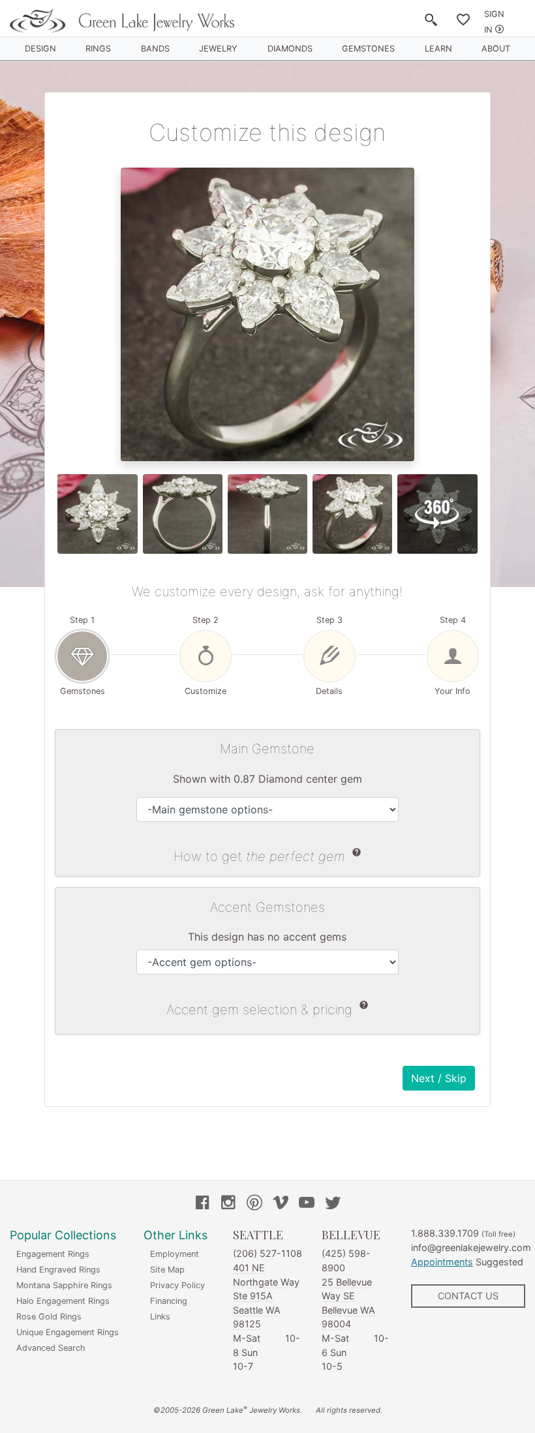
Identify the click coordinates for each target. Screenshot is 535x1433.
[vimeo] (281, 1204)
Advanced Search (50, 1348)
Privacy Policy (177, 1285)
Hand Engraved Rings (58, 1270)
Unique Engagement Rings (67, 1332)
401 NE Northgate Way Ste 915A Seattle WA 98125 (266, 1295)
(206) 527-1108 (267, 1253)
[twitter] (333, 1204)
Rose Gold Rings (49, 1316)
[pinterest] (254, 1204)
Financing (168, 1301)
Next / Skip (438, 1078)
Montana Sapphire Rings (64, 1285)
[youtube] (307, 1204)
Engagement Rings (52, 1254)
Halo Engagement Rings (63, 1301)
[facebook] (202, 1204)
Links (160, 1316)
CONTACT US (468, 1295)
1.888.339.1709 (445, 1233)
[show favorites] (463, 22)
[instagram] (228, 1204)
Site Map (167, 1270)
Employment (174, 1254)
